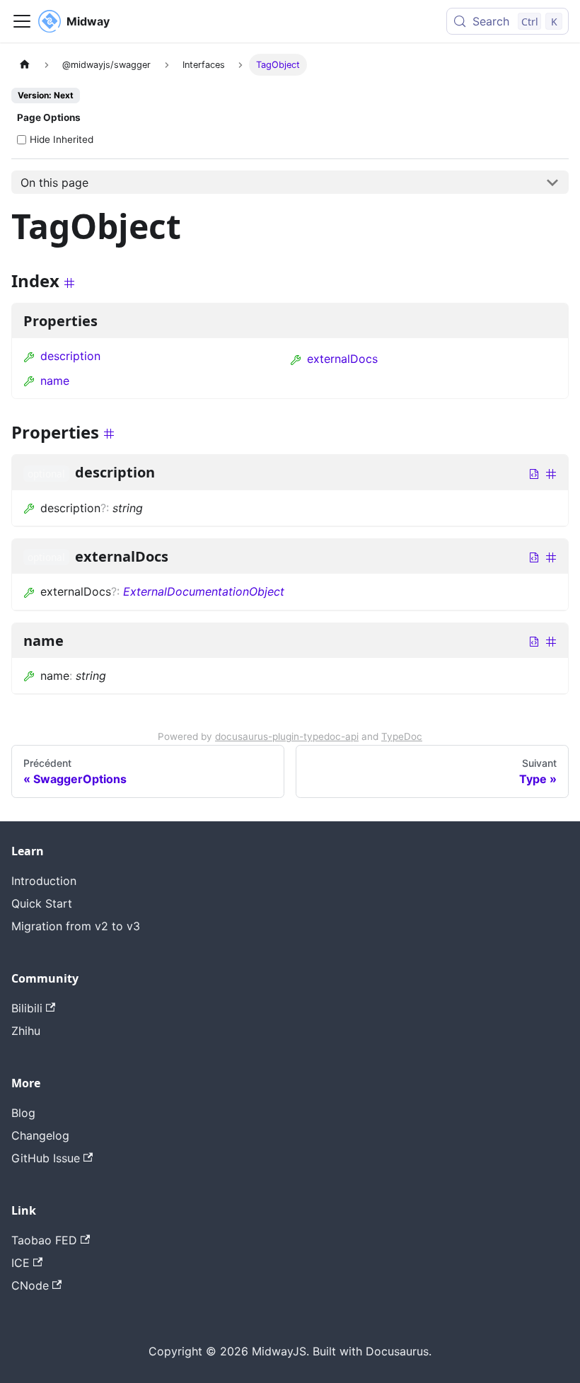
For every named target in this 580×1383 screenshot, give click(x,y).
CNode (30, 1285)
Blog (23, 1113)
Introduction (43, 881)
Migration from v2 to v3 (75, 926)
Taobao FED (44, 1240)
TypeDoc (401, 736)
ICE (20, 1263)
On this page (54, 182)
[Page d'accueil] (24, 65)
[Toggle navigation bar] (22, 21)
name (54, 381)
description (70, 356)
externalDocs (342, 359)
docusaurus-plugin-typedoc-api (287, 736)
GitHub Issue (45, 1158)
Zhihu (25, 1031)
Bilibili (26, 1008)
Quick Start (41, 903)
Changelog (40, 1135)
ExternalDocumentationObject (203, 591)
